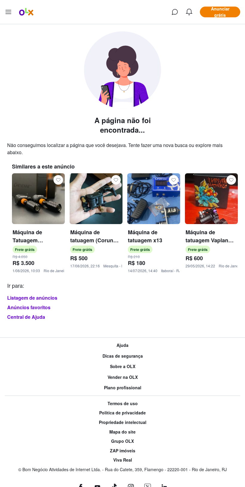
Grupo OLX (122, 441)
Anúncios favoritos (28, 307)
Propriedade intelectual (122, 422)
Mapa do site (122, 432)
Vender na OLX (123, 377)
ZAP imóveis (122, 451)
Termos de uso (123, 403)
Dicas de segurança (122, 356)
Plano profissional (122, 387)
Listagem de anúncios (32, 297)
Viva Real (122, 460)
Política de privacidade (122, 413)
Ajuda (122, 345)
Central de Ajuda (26, 316)
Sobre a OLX (122, 366)
